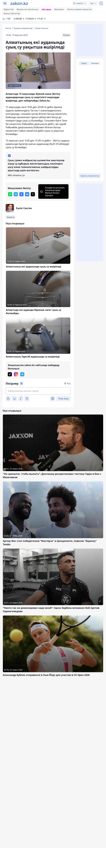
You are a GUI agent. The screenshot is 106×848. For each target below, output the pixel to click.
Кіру (69, 383)
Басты (8, 28)
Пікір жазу (63, 398)
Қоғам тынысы (41, 28)
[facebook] (21, 194)
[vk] (27, 194)
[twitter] (33, 194)
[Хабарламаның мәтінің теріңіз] (38, 391)
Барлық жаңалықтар (23, 28)
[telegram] (15, 194)
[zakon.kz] (19, 3)
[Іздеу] (101, 3)
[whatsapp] (10, 194)
